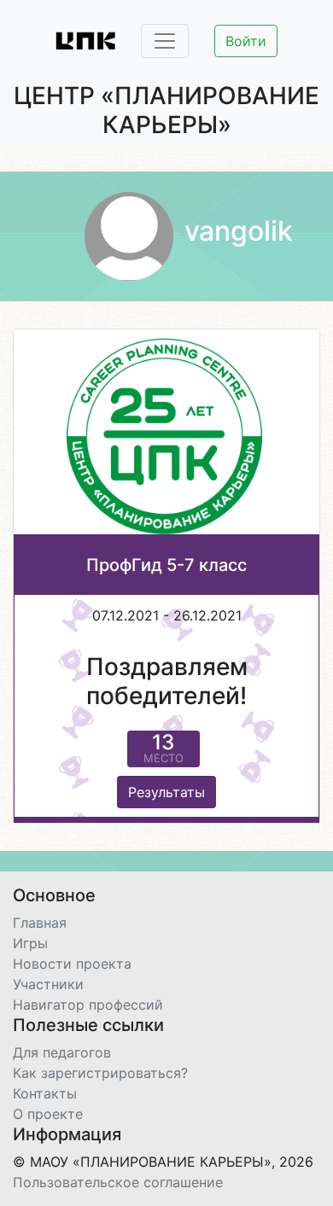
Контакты (45, 1093)
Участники (48, 984)
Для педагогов (62, 1052)
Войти (245, 41)
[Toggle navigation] (165, 41)
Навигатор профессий (88, 1004)
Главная (40, 922)
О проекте (48, 1113)
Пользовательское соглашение (118, 1182)
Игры (30, 943)
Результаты (166, 792)
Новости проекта (72, 963)
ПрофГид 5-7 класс (166, 565)
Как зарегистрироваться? (100, 1072)
